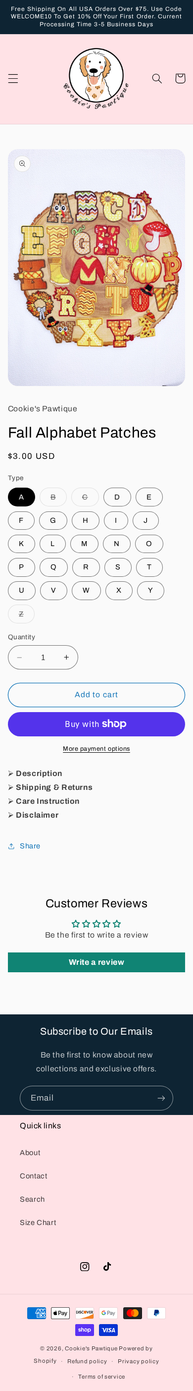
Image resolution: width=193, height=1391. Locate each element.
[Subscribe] (161, 1098)
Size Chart (38, 1222)
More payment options (96, 748)
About (30, 1153)
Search (32, 1199)
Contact (33, 1176)
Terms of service (101, 1377)
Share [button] (30, 846)
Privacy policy (138, 1361)
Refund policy (87, 1361)
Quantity (21, 637)
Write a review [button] (97, 962)
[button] (12, 78)
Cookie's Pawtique (91, 1348)
